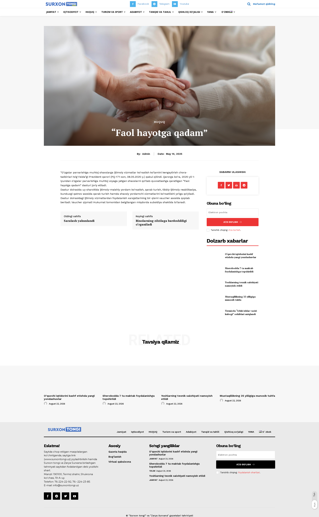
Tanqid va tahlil (210, 431)
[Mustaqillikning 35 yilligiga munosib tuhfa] (214, 298)
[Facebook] (133, 4)
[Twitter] (228, 185)
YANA (251, 431)
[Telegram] (154, 4)
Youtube (184, 3)
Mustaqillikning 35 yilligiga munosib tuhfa (240, 298)
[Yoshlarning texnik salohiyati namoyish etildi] (214, 284)
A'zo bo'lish (234, 230)
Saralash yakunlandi (79, 221)
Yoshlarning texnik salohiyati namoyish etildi (241, 284)
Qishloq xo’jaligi (233, 431)
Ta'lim (152, 471)
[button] (260, 4)
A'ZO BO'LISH (230, 222)
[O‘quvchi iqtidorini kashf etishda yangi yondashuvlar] (214, 255)
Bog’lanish (114, 456)
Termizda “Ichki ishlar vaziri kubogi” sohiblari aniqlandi (241, 312)
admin (146, 153)
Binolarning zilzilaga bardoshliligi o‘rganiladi (161, 222)
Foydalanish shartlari (249, 472)
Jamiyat (121, 431)
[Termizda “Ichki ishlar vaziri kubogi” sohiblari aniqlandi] (214, 312)
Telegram (164, 3)
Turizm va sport (171, 431)
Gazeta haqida (117, 451)
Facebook (143, 3)
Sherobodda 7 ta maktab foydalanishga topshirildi (239, 270)
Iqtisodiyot (137, 431)
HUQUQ (153, 431)
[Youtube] (175, 4)
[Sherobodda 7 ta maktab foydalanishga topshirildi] (214, 269)
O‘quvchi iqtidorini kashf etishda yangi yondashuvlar (240, 255)
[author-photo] (46, 404)
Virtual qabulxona (119, 461)
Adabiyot (191, 431)
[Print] (236, 185)
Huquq (159, 122)
